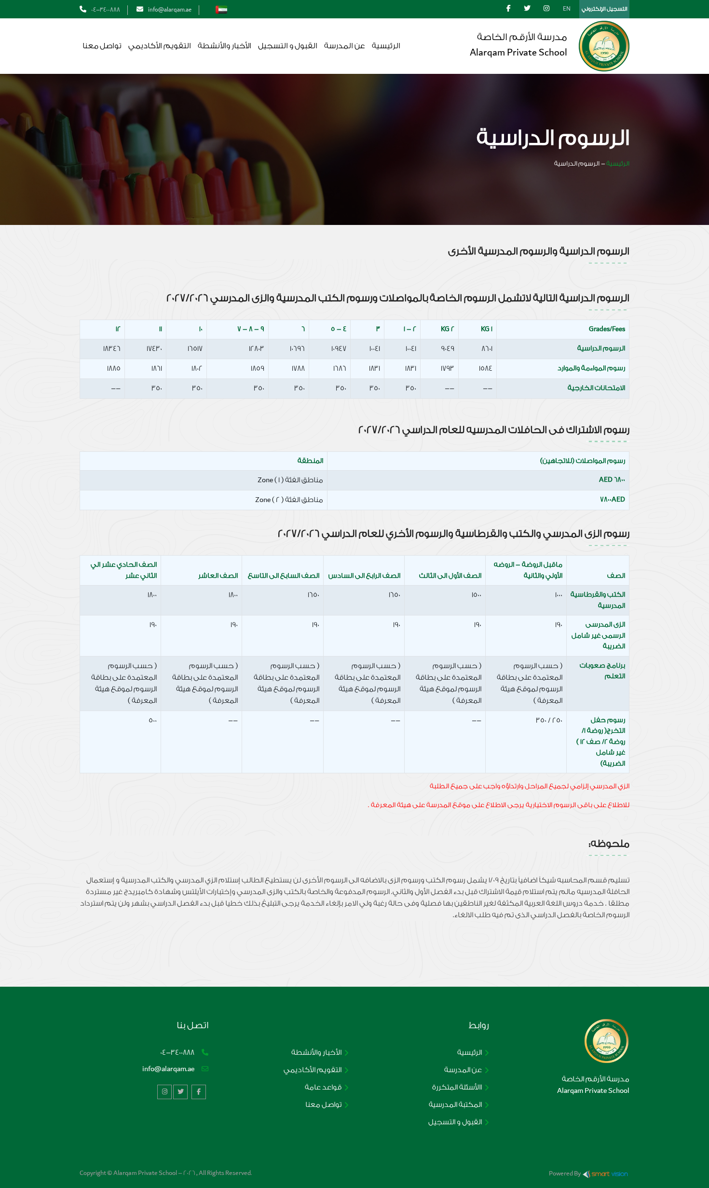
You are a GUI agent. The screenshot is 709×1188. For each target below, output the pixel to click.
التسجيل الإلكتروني (604, 9)
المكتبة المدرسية (455, 1105)
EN (567, 8)
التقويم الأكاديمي (159, 46)
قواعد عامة (323, 1087)
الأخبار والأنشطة (224, 46)
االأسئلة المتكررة (457, 1087)
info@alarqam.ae (168, 1069)
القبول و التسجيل (287, 46)
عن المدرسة (344, 46)
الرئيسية (386, 46)
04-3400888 (105, 9)
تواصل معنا (102, 46)
